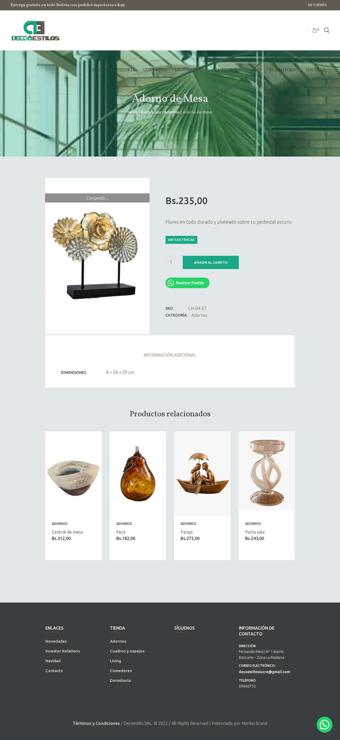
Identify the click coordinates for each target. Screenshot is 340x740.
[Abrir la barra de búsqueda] (326, 30)
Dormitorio (120, 680)
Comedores (121, 670)
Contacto (54, 670)
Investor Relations (62, 651)
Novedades (56, 641)
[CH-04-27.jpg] (97, 256)
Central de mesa (67, 532)
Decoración (151, 112)
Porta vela (255, 532)
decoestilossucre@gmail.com (264, 672)
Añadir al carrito (211, 262)
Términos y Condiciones (96, 723)
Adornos (172, 112)
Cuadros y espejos (127, 651)
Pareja (187, 532)
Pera (120, 532)
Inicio (133, 112)
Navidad (53, 661)
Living (115, 661)
